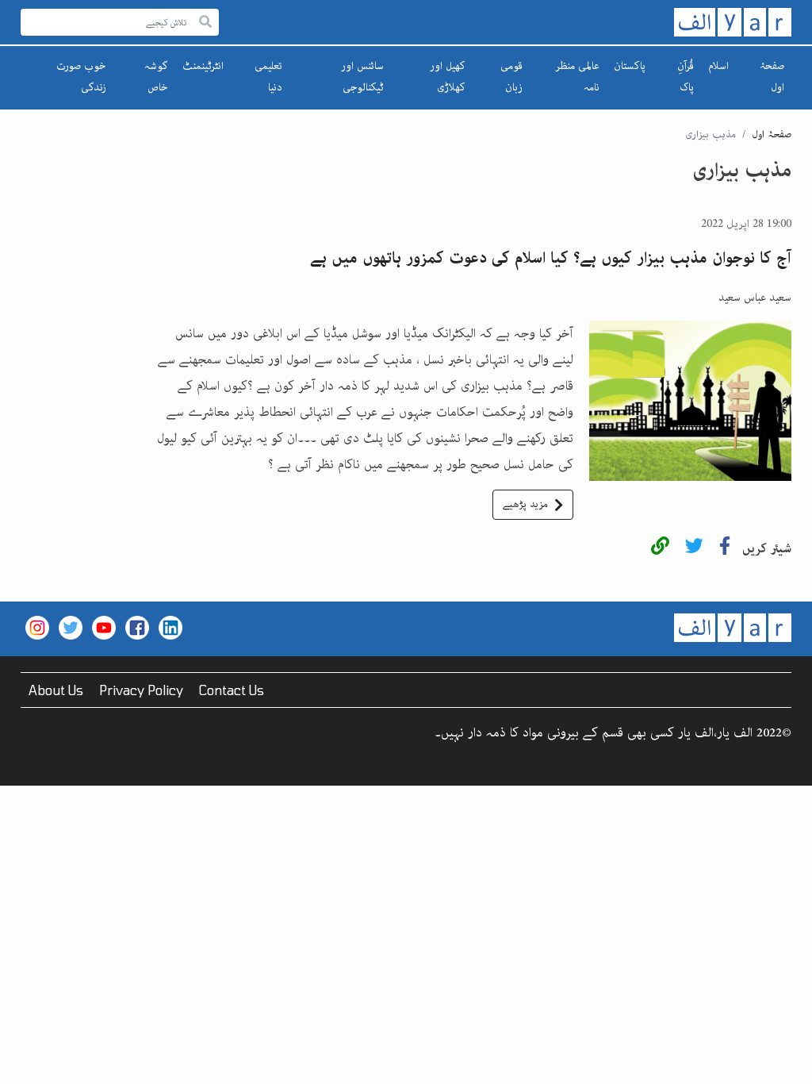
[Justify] (205, 22)
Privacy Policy (141, 690)
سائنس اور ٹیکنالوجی (362, 76)
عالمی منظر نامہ (577, 76)
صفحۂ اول (772, 76)
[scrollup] (20, 1064)
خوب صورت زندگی (81, 76)
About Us (56, 690)
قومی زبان (511, 76)
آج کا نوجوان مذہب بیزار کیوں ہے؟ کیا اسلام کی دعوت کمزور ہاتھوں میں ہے (550, 258)
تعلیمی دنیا (268, 76)
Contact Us (231, 690)
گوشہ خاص (156, 76)
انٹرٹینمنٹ (203, 66)
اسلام (718, 66)
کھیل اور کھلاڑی (447, 76)
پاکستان (629, 66)
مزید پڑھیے (525, 504)
